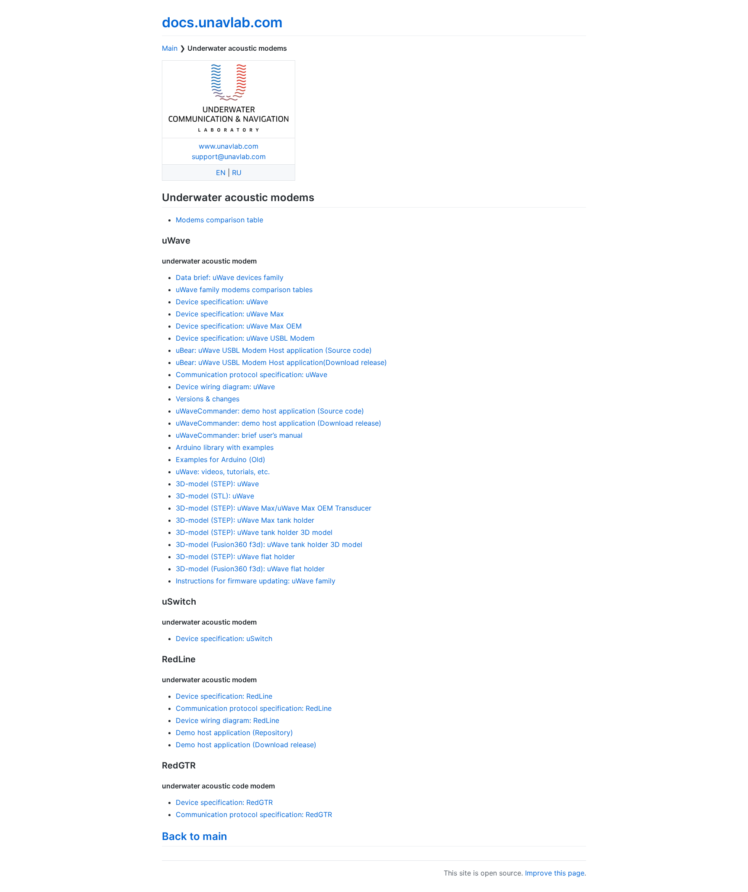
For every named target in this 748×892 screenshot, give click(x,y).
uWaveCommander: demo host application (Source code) (270, 411)
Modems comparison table (219, 219)
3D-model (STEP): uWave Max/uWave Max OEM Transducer (273, 508)
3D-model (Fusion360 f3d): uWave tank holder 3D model (269, 544)
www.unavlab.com (228, 146)
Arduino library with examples (225, 447)
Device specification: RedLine (224, 696)
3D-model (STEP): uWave (217, 483)
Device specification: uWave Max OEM (239, 326)
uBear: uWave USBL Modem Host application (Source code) (274, 350)
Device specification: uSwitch (224, 638)
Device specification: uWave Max (230, 313)
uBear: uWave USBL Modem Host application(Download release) (281, 362)
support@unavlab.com (229, 156)
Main (169, 48)
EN (221, 172)
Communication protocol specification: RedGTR (254, 814)
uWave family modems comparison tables (244, 289)
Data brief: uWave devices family (230, 277)
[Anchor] (319, 196)
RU (237, 172)
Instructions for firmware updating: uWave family (255, 580)
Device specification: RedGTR (224, 802)
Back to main (194, 836)
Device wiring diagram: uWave (225, 386)
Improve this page (554, 873)
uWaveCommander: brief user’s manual (239, 435)
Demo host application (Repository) (234, 732)
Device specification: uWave (222, 301)
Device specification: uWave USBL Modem (245, 338)
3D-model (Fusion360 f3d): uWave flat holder (250, 568)
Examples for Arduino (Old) (220, 459)
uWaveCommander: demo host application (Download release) (278, 423)
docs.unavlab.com (222, 22)
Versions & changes (207, 398)
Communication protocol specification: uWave (251, 374)
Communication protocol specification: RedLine (254, 708)
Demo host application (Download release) (246, 744)
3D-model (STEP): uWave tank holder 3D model (254, 532)
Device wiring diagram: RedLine (227, 720)
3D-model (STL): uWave (215, 496)
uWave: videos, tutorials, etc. (223, 471)
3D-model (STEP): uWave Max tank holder (245, 520)
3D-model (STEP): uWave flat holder (235, 556)
